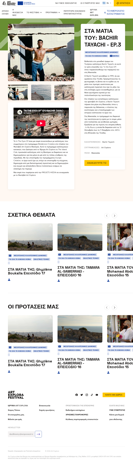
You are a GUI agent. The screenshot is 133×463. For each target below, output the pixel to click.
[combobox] (107, 3)
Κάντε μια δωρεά (113, 395)
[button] (34, 12)
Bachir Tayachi (108, 142)
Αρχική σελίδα (5, 12)
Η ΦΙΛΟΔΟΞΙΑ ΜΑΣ (17, 12)
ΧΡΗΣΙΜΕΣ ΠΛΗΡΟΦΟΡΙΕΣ (77, 415)
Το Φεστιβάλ (33, 12)
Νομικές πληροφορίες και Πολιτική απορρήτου (24, 451)
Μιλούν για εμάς (15, 419)
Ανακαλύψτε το (96, 163)
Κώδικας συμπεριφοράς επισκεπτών (82, 419)
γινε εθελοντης (115, 419)
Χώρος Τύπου (14, 410)
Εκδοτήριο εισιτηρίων (75, 410)
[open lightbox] (41, 52)
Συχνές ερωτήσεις (47, 410)
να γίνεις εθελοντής (66, 3)
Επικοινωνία (44, 406)
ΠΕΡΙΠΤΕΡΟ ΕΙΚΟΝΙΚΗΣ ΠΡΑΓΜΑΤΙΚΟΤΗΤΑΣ (74, 12)
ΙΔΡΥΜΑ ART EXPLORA (94, 12)
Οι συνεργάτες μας (90, 3)
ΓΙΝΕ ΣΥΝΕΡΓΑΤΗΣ (117, 410)
